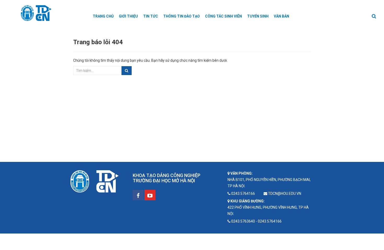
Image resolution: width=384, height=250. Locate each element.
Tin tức (150, 16)
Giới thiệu (128, 16)
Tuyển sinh (258, 16)
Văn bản (281, 16)
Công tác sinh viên (223, 16)
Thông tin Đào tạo (181, 16)
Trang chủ (103, 16)
